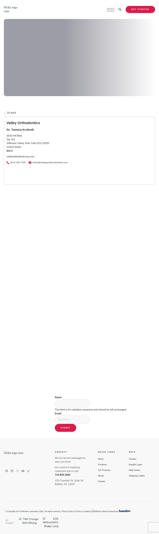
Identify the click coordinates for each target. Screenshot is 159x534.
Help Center (134, 470)
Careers (101, 481)
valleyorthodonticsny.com (20, 156)
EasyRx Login (135, 464)
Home (101, 459)
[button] (120, 9)
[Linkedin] (12, 471)
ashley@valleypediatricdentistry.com (50, 162)
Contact (132, 459)
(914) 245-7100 (17, 162)
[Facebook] (6, 471)
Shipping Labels (137, 476)
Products (102, 464)
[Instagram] (17, 471)
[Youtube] (22, 471)
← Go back (10, 112)
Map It (10, 151)
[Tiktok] (28, 471)
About (101, 476)
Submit (65, 428)
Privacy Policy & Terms (71, 511)
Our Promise (104, 470)
